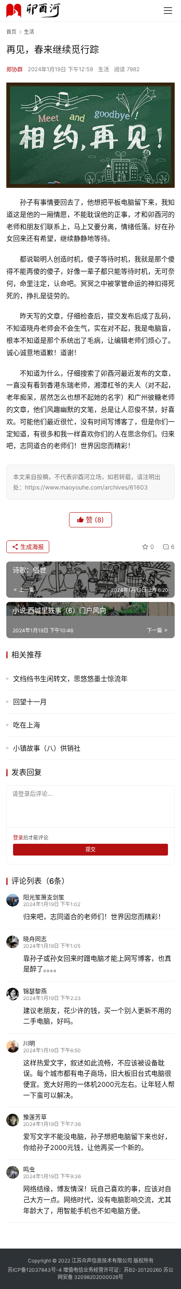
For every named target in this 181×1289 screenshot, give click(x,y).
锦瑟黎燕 (35, 991)
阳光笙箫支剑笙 (43, 897)
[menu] (168, 10)
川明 (29, 1043)
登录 (18, 837)
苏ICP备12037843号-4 (35, 1270)
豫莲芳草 (35, 1117)
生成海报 (31, 546)
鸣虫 (29, 1169)
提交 (90, 849)
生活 (103, 69)
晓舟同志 (35, 938)
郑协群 (14, 69)
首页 (11, 32)
